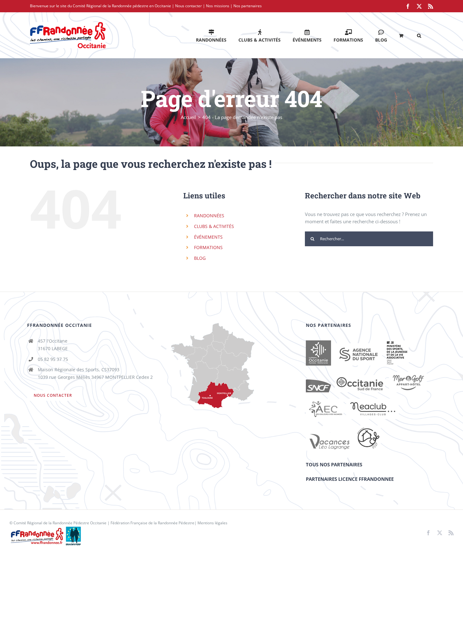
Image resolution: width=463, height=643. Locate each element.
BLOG (200, 258)
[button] (419, 35)
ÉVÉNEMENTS (208, 237)
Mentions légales (212, 523)
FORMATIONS (208, 247)
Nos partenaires (247, 6)
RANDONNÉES (209, 216)
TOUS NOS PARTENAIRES (334, 464)
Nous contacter (188, 6)
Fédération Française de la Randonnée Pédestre (152, 523)
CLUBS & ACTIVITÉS (214, 226)
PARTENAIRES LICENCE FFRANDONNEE (350, 479)
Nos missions (217, 6)
